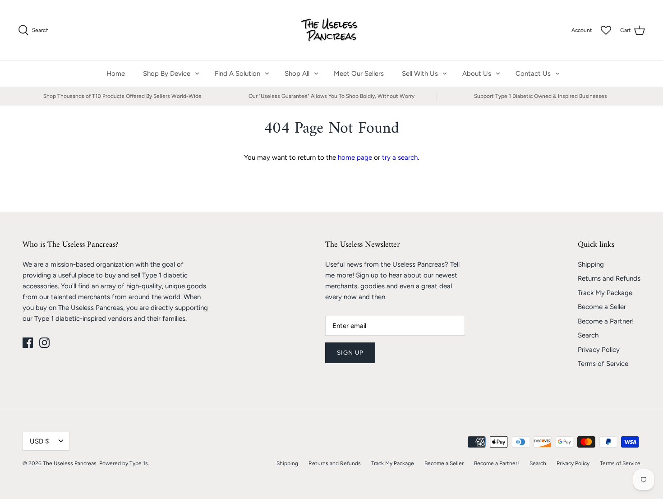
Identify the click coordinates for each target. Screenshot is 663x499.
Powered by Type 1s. (124, 463)
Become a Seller (602, 307)
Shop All (297, 73)
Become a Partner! (606, 321)
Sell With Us (420, 73)
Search (588, 335)
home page (355, 157)
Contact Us (533, 73)
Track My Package (605, 293)
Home (115, 73)
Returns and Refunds (609, 278)
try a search (400, 157)
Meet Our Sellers (359, 73)
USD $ (39, 441)
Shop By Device (166, 73)
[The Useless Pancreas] (331, 30)
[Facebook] (28, 342)
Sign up (350, 352)
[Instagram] (44, 342)
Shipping (591, 264)
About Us (476, 73)
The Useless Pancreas (70, 463)
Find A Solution (237, 73)
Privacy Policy (599, 350)
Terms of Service (603, 364)
